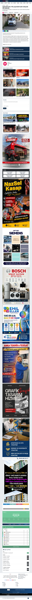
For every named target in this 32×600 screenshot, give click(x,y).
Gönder (5, 108)
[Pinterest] (8, 580)
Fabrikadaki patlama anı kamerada (8, 96)
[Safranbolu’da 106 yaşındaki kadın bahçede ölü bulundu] (16, 22)
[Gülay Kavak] (5, 63)
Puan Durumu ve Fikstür (23, 575)
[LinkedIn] (11, 580)
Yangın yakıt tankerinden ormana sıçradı (9, 77)
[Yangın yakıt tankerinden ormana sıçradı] (9, 128)
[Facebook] (5, 580)
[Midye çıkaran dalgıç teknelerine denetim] (22, 82)
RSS (8, 589)
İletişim (4, 582)
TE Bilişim (18, 592)
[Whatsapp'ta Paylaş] (6, 31)
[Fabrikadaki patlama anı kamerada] (9, 92)
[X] (6, 580)
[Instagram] (9, 580)
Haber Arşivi (21, 578)
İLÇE (17, 584)
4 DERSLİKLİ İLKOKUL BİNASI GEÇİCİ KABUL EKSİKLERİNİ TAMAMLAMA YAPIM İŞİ (9, 123)
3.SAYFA (4, 583)
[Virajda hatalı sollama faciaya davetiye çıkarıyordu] (22, 72)
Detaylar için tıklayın (16, 546)
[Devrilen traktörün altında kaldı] (22, 92)
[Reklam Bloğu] (16, 151)
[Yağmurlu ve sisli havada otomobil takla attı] (22, 128)
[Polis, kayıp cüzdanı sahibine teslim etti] (9, 82)
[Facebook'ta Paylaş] (3, 31)
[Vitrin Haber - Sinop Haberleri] (5, 1)
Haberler (3, 5)
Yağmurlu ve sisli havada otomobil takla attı (22, 132)
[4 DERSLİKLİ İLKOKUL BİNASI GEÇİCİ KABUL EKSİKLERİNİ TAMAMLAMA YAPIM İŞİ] (9, 117)
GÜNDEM (4, 584)
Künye (17, 582)
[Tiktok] (13, 580)
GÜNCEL (17, 583)
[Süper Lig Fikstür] (28, 549)
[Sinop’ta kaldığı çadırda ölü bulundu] (22, 117)
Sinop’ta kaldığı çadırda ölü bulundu (9, 598)
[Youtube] (12, 580)
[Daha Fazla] (7, 31)
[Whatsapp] (15, 580)
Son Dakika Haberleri (22, 577)
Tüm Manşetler (22, 576)
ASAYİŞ (7, 5)
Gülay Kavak (9, 63)
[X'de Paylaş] (4, 31)
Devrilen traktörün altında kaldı (20, 96)
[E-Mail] (8, 65)
